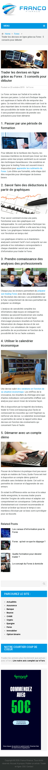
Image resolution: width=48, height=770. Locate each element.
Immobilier (12, 630)
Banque (10, 609)
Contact (30, 766)
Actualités (11, 601)
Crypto (10, 619)
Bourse (10, 612)
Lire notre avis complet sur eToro (29, 660)
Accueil (13, 763)
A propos (21, 763)
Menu (7, 26)
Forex (30, 87)
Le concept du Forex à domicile (27, 563)
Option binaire (13, 634)
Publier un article (33, 763)
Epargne (11, 623)
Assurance (12, 605)
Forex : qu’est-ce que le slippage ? (28, 541)
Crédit (9, 616)
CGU (24, 766)
